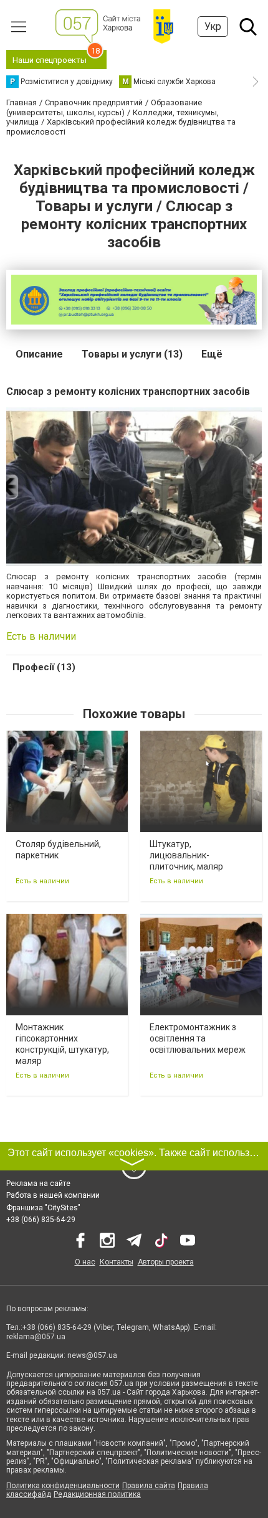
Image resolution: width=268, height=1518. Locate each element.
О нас (85, 1262)
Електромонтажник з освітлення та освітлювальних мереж (198, 1038)
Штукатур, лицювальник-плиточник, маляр (186, 855)
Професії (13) (43, 667)
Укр (212, 26)
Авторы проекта (166, 1262)
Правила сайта (148, 1485)
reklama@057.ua (35, 1336)
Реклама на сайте (38, 1183)
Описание (39, 354)
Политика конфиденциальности (63, 1485)
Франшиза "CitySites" (43, 1207)
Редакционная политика (97, 1494)
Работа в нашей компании (53, 1195)
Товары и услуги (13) (132, 354)
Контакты (116, 1262)
